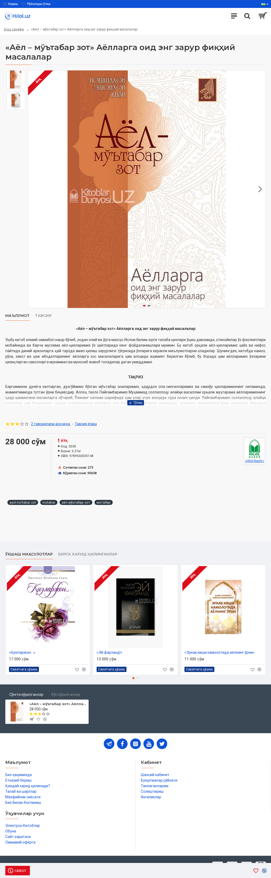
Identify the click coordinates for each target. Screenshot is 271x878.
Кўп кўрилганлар (65, 694)
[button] (33, 189)
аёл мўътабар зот (76, 502)
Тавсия (43, 315)
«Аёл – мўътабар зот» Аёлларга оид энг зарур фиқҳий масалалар (58, 704)
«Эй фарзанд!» (109, 652)
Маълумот (17, 315)
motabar (48, 502)
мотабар (104, 502)
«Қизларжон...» (22, 652)
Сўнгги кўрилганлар (26, 694)
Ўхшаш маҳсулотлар (29, 554)
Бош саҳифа (14, 29)
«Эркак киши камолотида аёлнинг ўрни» (219, 652)
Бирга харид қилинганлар (88, 554)
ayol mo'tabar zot (23, 502)
